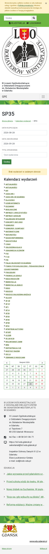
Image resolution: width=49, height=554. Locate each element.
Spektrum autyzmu (14, 329)
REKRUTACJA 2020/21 (14, 285)
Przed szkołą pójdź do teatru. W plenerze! (26, 481)
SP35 (7, 313)
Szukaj (7, 162)
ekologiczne (11, 210)
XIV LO (8, 354)
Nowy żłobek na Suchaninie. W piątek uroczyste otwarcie (26, 489)
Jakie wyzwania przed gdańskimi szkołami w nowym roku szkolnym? (26, 474)
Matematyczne (12, 232)
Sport (8, 332)
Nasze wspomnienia (14, 238)
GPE (4, 96)
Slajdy (8, 298)
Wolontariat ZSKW (13, 342)
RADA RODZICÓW (12, 279)
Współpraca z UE (13, 348)
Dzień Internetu (12, 203)
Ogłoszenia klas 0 (13, 247)
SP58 (7, 323)
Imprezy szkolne (13, 216)
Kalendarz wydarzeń (23, 121)
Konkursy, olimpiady (14, 228)
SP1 (7, 307)
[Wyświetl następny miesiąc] (42, 363)
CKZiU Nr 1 (10, 194)
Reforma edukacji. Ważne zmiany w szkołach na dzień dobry (26, 504)
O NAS (7, 244)
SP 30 (7, 301)
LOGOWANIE (35, 23)
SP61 (7, 326)
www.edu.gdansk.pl (38, 541)
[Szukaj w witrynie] (34, 18)
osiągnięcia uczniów (14, 250)
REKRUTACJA (10, 282)
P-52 (7, 257)
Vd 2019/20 (9, 339)
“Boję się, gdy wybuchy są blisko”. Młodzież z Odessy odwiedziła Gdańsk (26, 497)
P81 (6, 260)
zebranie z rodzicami (15, 357)
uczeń (8, 335)
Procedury (10, 272)
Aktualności (11, 184)
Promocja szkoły (13, 276)
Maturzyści (10, 235)
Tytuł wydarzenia (9, 150)
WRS (7, 345)
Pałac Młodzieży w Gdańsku (18, 263)
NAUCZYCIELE (11, 241)
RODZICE (9, 291)
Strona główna (7, 121)
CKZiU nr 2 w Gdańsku (15, 197)
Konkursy (9, 225)
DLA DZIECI (10, 200)
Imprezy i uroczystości (16, 213)
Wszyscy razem (12, 351)
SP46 (7, 320)
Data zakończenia (10, 139)
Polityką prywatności (25, 5)
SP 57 (7, 304)
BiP (6, 191)
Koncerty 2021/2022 (13, 222)
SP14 (7, 310)
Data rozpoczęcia (10, 128)
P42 (6, 254)
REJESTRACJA (18, 23)
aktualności (11, 187)
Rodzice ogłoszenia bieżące (18, 294)
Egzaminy (9, 206)
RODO (7, 288)
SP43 (7, 317)
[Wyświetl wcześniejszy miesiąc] (7, 363)
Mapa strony (7, 548)
